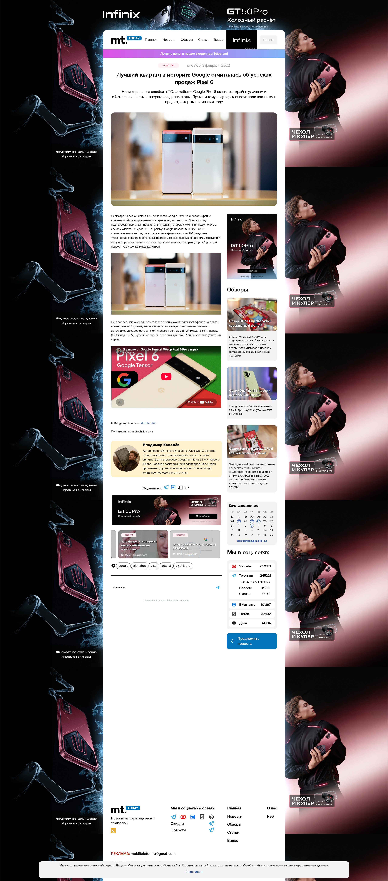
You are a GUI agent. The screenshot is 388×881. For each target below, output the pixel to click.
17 (232, 517)
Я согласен (194, 872)
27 (252, 521)
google (123, 566)
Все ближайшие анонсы (252, 541)
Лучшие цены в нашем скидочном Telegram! (194, 54)
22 (265, 517)
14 (232, 534)
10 (252, 530)
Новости (168, 65)
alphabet (139, 566)
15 (238, 534)
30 (271, 521)
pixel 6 (166, 566)
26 (245, 521)
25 (239, 521)
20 (252, 517)
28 (258, 521)
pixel (154, 566)
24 (232, 521)
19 (245, 517)
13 (271, 530)
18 (239, 517)
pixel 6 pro (183, 566)
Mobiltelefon (148, 423)
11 (258, 530)
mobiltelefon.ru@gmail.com (153, 853)
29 (265, 521)
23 (271, 517)
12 (265, 530)
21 (258, 517)
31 (232, 526)
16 (245, 534)
